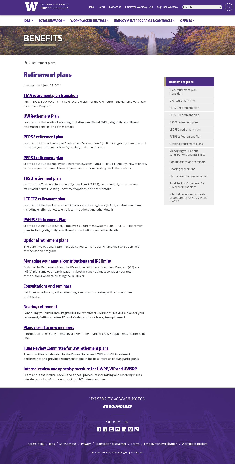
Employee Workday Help (139, 7)
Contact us (115, 7)
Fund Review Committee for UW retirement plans (66, 348)
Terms (135, 444)
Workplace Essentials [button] (88, 20)
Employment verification (160, 444)
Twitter (105, 429)
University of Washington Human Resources (54, 7)
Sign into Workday (167, 7)
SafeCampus (68, 444)
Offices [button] (186, 20)
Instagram (111, 429)
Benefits (26, 61)
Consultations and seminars (47, 286)
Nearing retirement (40, 306)
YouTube (117, 429)
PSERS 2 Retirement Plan (45, 219)
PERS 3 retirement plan (43, 157)
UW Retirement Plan (41, 116)
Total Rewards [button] (50, 20)
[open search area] (228, 7)
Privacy (86, 444)
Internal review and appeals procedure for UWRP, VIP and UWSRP (80, 368)
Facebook (98, 429)
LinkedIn (124, 429)
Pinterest (130, 429)
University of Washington (31, 7)
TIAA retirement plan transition (51, 95)
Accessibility (36, 444)
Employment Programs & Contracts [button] (143, 20)
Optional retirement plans (46, 240)
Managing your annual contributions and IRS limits (67, 261)
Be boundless (117, 407)
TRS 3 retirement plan (42, 178)
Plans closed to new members (49, 327)
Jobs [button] (27, 20)
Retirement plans (181, 82)
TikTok (136, 429)
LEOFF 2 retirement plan (44, 198)
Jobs (91, 7)
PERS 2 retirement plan (43, 136)
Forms (101, 7)
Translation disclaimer (110, 444)
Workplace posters (194, 444)
